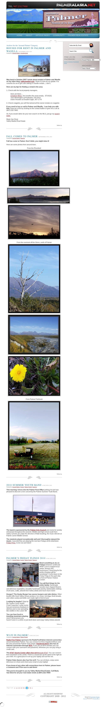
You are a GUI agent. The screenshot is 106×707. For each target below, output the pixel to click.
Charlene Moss (16, 96)
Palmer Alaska (77, 5)
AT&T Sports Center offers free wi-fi (23, 653)
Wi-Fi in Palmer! (17, 635)
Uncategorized (24, 53)
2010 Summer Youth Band (24, 484)
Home (19, 35)
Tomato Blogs (96, 698)
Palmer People (28, 487)
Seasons (22, 138)
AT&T (46, 653)
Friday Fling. (11, 543)
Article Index (43, 35)
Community (59, 35)
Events (22, 487)
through (40, 653)
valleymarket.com (27, 81)
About (29, 35)
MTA (30, 645)
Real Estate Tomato (95, 697)
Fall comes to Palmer (22, 136)
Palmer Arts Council (38, 530)
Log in (85, 698)
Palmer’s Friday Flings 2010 (25, 558)
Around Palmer (16, 53)
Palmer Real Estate (78, 35)
